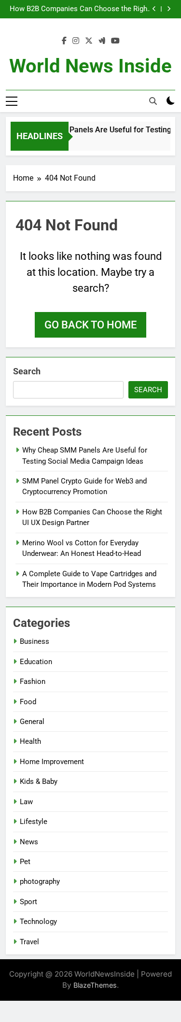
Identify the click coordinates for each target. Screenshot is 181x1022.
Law (26, 801)
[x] (89, 41)
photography (40, 881)
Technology (38, 921)
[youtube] (115, 41)
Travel (29, 941)
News (29, 841)
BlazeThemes (95, 985)
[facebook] (64, 41)
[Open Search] (153, 101)
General (32, 721)
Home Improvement (52, 761)
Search (27, 371)
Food (28, 701)
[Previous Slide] (154, 9)
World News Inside (90, 66)
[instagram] (76, 41)
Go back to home (90, 325)
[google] (102, 41)
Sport (28, 901)
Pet (25, 861)
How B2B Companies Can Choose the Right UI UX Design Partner (80, 9)
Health (30, 741)
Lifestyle (33, 821)
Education (36, 661)
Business (34, 641)
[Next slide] (168, 9)
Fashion (32, 681)
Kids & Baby (38, 781)
